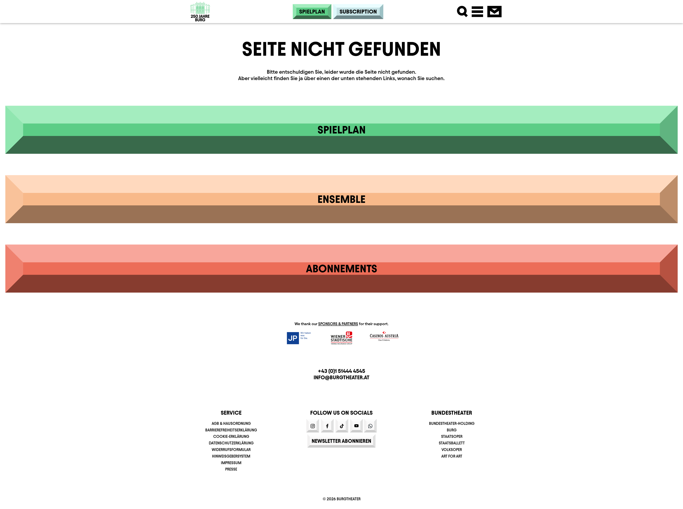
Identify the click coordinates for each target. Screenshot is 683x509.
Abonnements (341, 268)
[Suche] (462, 12)
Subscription (358, 12)
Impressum (231, 463)
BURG (452, 430)
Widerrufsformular (231, 450)
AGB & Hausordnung (231, 423)
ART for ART (451, 456)
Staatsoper (451, 436)
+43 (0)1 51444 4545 (341, 371)
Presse (231, 469)
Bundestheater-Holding (452, 423)
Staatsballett (452, 443)
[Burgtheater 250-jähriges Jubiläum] (200, 11)
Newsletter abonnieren (341, 441)
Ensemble (341, 199)
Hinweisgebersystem (231, 456)
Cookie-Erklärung (231, 436)
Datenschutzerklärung (231, 443)
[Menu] (477, 12)
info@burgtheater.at (341, 377)
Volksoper (451, 450)
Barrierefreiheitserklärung (231, 430)
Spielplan (312, 12)
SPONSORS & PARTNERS (338, 324)
